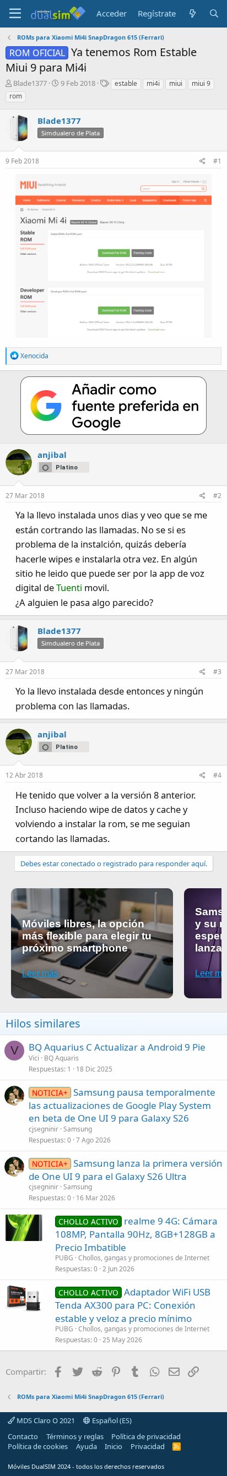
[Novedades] (192, 13)
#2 (217, 495)
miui (175, 83)
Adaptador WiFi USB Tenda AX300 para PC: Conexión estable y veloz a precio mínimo (132, 1305)
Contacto (23, 1436)
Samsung (77, 1129)
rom (15, 96)
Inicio (113, 1446)
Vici (34, 1058)
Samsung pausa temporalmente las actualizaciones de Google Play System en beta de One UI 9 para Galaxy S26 (122, 1105)
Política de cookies (38, 1446)
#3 (217, 671)
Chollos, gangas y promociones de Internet (143, 1257)
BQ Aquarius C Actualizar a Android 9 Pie (117, 1047)
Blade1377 (30, 83)
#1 (217, 161)
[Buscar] (214, 13)
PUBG (64, 1257)
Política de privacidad (146, 1436)
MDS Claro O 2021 (45, 1420)
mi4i (153, 83)
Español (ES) (111, 1420)
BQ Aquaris (61, 1058)
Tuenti (69, 587)
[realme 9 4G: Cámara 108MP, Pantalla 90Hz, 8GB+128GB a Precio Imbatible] (23, 1228)
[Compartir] (202, 161)
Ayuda (86, 1446)
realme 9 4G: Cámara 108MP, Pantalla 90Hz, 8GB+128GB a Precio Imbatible (136, 1234)
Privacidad (148, 1446)
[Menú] (15, 14)
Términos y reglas (75, 1436)
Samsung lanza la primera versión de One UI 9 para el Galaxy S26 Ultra (126, 1170)
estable (126, 83)
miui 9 (201, 83)
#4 (217, 775)
